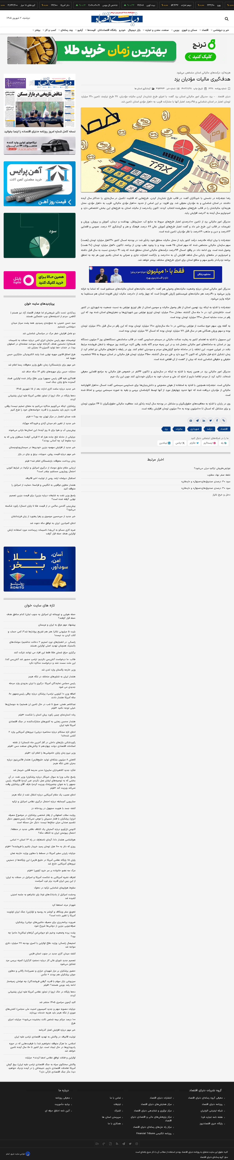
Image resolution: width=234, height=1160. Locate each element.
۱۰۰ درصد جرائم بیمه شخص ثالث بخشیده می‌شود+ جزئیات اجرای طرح (42, 1021)
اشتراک (117, 1111)
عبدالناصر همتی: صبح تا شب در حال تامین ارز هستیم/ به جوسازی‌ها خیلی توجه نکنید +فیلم (40, 706)
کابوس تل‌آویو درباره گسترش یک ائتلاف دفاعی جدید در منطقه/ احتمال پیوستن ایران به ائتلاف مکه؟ (43, 831)
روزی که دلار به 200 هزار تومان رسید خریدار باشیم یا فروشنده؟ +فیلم (40, 846)
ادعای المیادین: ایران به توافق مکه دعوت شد (53, 523)
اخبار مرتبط (155, 459)
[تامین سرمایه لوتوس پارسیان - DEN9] (40, 235)
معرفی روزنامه (62, 1098)
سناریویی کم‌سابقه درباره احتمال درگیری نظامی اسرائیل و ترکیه (44, 801)
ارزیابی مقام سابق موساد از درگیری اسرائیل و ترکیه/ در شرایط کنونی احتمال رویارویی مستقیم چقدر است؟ (41, 469)
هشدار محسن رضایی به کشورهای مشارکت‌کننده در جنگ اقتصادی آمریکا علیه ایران (42, 723)
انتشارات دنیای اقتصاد (161, 1098)
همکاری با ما (114, 1124)
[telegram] (197, 421)
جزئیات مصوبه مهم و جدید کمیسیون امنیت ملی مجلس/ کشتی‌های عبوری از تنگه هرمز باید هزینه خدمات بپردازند (40, 1011)
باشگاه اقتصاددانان (107, 30)
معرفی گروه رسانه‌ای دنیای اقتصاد (205, 1098)
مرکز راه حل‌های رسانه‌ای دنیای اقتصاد (152, 1127)
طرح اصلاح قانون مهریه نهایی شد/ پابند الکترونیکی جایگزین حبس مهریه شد (41, 356)
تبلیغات (117, 1104)
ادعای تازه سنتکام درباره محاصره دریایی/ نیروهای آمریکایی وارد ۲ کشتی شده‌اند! (42, 734)
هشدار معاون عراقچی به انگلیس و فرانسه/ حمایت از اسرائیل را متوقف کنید (44, 487)
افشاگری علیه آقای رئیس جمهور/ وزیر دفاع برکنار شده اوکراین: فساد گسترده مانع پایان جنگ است (41, 380)
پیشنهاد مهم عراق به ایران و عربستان (57, 625)
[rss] (117, 1143)
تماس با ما (115, 1098)
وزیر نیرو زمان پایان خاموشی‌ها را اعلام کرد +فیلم (50, 753)
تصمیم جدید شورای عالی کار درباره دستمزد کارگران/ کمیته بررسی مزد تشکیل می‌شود (41, 962)
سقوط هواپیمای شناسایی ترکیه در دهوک (55, 888)
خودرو (122, 30)
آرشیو (80, 30)
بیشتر (37, 30)
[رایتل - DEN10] (40, 280)
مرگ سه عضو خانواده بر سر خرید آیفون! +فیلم (51, 870)
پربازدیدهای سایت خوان (39, 304)
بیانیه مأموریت (62, 1104)
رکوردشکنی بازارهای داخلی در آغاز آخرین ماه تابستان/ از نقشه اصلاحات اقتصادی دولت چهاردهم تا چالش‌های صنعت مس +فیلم (42, 744)
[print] (191, 421)
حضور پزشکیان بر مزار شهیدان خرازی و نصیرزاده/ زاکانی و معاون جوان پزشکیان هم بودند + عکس (42, 973)
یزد (166, 429)
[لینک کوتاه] (224, 421)
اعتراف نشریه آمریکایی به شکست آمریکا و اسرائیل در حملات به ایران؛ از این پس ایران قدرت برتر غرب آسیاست (41, 879)
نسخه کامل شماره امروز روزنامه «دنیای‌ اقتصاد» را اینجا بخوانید (40, 132)
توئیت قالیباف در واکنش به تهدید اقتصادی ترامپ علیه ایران (45, 1037)
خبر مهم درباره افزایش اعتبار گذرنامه (57, 1030)
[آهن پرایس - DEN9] (40, 183)
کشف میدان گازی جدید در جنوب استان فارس (52, 954)
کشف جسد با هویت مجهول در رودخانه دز (53, 808)
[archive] (97, 1143)
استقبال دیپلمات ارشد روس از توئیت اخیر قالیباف (50, 478)
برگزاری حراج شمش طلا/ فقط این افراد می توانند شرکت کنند (45, 652)
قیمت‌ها (90, 30)
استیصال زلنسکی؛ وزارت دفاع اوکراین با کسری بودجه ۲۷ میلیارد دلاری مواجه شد (40, 945)
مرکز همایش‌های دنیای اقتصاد (156, 1104)
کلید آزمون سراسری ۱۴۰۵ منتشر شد (57, 1002)
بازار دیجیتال (134, 30)
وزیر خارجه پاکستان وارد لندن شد (58, 670)
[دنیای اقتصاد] (117, 19)
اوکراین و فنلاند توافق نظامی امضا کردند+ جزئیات (50, 1058)
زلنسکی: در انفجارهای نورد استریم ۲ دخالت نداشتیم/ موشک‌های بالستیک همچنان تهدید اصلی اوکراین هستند (42, 644)
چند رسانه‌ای (66, 30)
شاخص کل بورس (89, 5)
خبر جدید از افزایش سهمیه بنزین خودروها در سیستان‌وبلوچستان (42, 447)
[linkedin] (204, 421)
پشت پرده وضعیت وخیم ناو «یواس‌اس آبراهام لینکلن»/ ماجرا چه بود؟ (42, 934)
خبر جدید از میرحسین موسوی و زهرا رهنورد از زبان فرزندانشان (43, 516)
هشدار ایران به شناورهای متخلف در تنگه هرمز (52, 677)
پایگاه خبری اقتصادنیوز (211, 1124)
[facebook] (217, 421)
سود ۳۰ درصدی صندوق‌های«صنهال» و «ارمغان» (205, 481)
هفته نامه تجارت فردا (212, 1117)
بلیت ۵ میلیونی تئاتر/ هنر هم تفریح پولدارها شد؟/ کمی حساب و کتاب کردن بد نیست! (42, 633)
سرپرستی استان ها (111, 1117)
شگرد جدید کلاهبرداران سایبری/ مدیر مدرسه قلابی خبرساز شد (44, 770)
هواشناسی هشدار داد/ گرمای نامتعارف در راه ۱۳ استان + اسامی (43, 840)
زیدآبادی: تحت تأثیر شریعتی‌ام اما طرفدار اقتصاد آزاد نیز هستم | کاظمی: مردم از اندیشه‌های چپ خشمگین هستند (43, 314)
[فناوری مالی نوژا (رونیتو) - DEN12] (40, 569)
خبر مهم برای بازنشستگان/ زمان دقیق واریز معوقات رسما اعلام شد (42, 365)
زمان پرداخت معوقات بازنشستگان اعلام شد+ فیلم (50, 461)
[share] (110, 1143)
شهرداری (194, 429)
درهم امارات (165, 5)
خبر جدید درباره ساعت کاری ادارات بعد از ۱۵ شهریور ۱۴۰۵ (46, 389)
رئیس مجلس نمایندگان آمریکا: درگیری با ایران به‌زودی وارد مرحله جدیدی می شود (42, 685)
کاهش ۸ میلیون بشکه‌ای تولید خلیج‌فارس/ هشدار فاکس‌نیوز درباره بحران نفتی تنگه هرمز (41, 761)
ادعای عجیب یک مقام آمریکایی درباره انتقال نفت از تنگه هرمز (44, 795)
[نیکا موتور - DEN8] (40, 146)
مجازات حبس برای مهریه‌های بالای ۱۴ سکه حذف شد (49, 372)
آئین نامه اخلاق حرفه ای (57, 1111)
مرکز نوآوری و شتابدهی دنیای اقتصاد (153, 1111)
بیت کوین (130, 5)
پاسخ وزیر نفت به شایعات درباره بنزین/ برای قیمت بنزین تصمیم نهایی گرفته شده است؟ (42, 497)
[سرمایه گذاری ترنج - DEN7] (117, 50)
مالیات (179, 429)
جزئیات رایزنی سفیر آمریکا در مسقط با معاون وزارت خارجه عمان (43, 853)
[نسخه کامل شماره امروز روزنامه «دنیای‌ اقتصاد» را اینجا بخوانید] (40, 101)
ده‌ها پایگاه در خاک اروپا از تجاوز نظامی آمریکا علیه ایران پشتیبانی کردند (42, 397)
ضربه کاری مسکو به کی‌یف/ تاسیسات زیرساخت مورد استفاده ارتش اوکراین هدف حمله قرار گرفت (41, 532)
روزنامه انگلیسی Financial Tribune (154, 1133)
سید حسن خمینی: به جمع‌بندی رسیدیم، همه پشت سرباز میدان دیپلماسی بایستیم (43, 325)
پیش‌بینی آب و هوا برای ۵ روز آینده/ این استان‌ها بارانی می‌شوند (42, 430)
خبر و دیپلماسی (220, 30)
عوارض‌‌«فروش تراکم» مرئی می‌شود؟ (212, 468)
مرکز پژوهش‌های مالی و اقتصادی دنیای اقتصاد (151, 1119)
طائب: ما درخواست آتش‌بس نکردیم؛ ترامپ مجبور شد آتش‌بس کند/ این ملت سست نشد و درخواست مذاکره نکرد (40, 661)
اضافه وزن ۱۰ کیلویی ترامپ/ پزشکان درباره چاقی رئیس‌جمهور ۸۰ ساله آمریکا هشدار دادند (42, 695)
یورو (198, 5)
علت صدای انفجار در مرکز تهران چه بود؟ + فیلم (51, 417)
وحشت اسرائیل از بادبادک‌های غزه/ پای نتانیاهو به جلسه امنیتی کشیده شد (43, 896)
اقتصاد (205, 30)
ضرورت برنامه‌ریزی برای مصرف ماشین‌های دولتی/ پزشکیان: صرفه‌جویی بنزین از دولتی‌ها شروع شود (45, 924)
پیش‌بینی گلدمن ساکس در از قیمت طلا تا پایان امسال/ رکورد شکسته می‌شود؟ (40, 508)
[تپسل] (91, 268)
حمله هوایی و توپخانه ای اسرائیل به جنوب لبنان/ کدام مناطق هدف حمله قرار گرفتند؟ (41, 616)
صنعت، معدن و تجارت (156, 30)
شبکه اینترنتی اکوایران (212, 1111)
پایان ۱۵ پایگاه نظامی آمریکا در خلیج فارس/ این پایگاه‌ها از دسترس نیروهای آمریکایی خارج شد (41, 862)
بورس (176, 30)
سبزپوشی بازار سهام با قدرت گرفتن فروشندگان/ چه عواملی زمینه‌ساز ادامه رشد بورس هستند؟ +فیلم (41, 983)
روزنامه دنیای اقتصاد (212, 1104)
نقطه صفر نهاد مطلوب (218, 475)
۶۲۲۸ (217, 88)
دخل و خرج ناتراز (221, 495)
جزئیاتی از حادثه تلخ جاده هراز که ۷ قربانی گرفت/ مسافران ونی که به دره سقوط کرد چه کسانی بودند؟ (40, 439)
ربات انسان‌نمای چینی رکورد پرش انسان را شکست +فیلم (47, 715)
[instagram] (136, 1143)
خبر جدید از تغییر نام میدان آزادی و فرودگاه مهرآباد (49, 423)
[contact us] (104, 1143)
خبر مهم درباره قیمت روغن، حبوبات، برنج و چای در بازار (47, 454)
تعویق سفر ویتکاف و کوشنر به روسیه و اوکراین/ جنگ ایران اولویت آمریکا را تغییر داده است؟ (41, 913)
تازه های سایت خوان (39, 605)
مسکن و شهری (189, 30)
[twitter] (210, 421)
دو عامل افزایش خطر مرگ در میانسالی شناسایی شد (49, 333)
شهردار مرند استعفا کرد (64, 905)
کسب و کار (50, 30)
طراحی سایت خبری (18, 1154)
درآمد (209, 429)
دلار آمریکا (44, 5)
